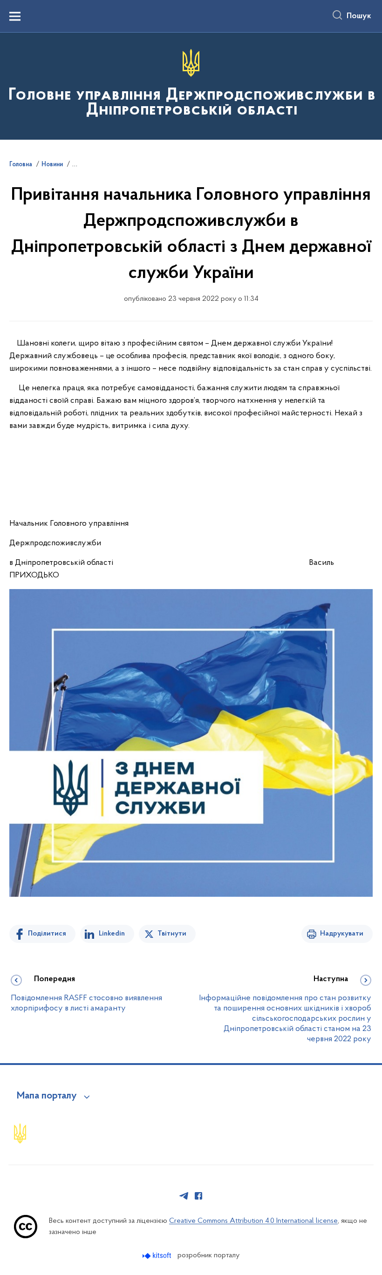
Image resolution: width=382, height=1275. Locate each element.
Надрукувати (341, 933)
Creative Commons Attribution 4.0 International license (253, 1221)
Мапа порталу (47, 1096)
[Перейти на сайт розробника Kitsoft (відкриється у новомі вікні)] (158, 1255)
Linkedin (112, 933)
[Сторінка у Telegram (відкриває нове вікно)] (184, 1195)
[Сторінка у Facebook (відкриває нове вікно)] (198, 1195)
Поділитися (47, 933)
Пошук (359, 16)
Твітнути (171, 933)
